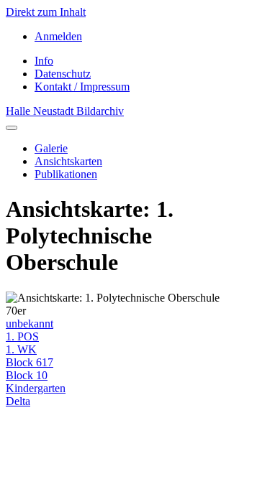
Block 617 (29, 362)
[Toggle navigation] (11, 128)
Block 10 (27, 375)
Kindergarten (36, 388)
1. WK (21, 349)
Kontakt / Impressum (82, 86)
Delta (18, 401)
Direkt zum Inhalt (46, 12)
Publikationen (66, 174)
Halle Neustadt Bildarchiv (65, 111)
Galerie (51, 148)
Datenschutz (63, 74)
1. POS (22, 336)
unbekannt (29, 323)
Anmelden (58, 36)
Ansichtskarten (68, 161)
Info (44, 61)
